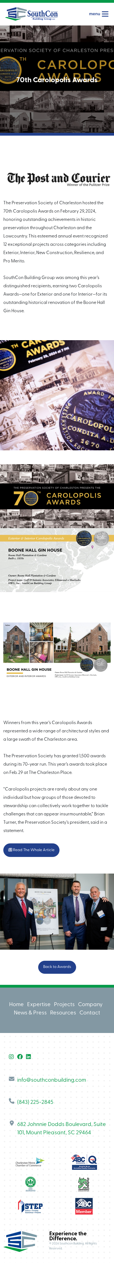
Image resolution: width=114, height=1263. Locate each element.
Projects (64, 1005)
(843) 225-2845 (35, 1102)
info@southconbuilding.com (51, 1080)
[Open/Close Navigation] (105, 14)
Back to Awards (57, 967)
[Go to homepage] (31, 14)
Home (16, 1005)
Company (90, 1005)
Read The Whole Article (33, 850)
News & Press (30, 1013)
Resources (63, 1013)
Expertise (39, 1005)
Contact (89, 1013)
